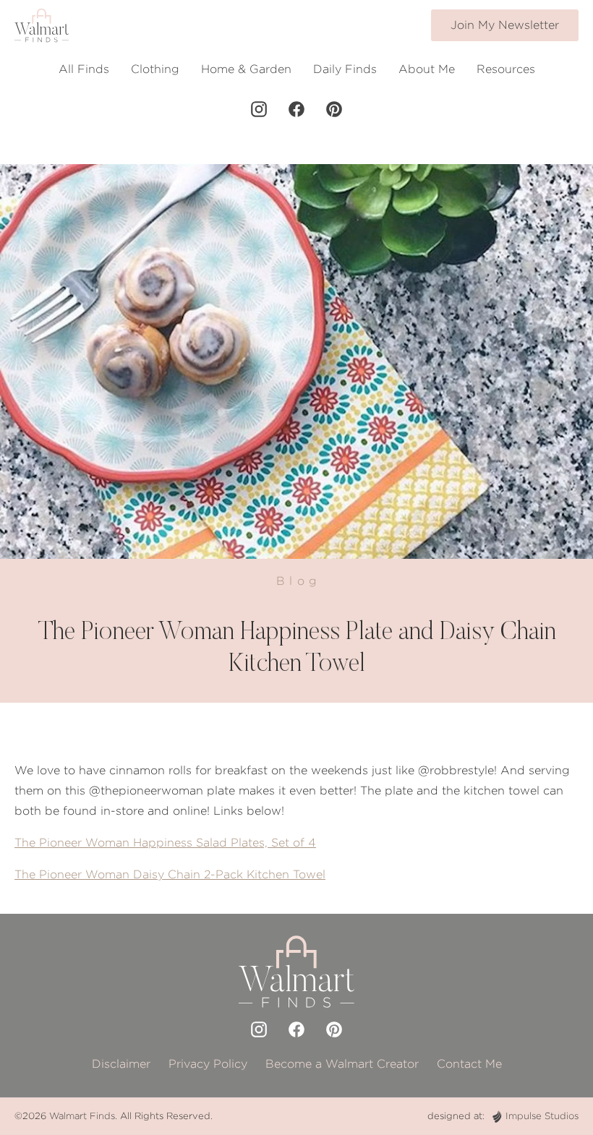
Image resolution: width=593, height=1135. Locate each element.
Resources (506, 69)
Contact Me (469, 1064)
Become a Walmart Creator (342, 1064)
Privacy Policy (207, 1064)
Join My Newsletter (505, 25)
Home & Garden (246, 69)
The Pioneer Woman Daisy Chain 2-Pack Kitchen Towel (169, 874)
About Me (426, 69)
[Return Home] (41, 25)
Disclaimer (121, 1064)
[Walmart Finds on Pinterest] (334, 109)
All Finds (84, 69)
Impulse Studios (542, 1115)
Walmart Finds (82, 1115)
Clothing (155, 69)
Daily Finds (345, 69)
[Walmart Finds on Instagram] (259, 109)
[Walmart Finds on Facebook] (296, 109)
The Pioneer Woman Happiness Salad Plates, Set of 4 (165, 842)
